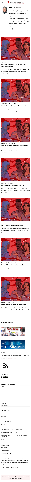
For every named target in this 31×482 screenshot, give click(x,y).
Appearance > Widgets (13, 476)
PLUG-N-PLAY (4, 439)
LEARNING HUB (5, 419)
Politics (10, 103)
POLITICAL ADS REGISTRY (7, 408)
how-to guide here (12, 358)
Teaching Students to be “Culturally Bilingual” (15, 145)
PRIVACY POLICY (5, 447)
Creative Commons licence (23, 379)
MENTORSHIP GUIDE (6, 421)
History (11, 62)
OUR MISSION (4, 405)
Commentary (12, 143)
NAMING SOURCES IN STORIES (9, 432)
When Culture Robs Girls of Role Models (13, 304)
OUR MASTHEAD (5, 410)
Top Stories (15, 103)
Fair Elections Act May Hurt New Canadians (14, 106)
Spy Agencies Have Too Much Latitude (12, 185)
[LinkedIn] (10, 29)
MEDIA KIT (4, 424)
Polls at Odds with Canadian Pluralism (13, 265)
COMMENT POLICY (6, 450)
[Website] (12, 29)
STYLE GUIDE (4, 427)
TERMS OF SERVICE (6, 453)
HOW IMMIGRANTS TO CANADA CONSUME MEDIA (14, 429)
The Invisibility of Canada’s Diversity (12, 225)
